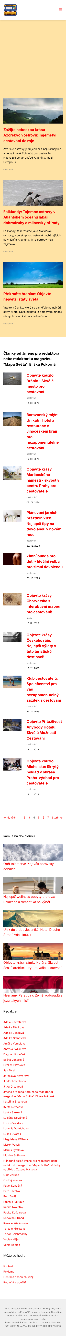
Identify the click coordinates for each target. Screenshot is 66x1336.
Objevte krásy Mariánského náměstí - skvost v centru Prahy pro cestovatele (43, 480)
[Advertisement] (33, 63)
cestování (8, 169)
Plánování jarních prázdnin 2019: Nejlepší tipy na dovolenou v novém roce (44, 523)
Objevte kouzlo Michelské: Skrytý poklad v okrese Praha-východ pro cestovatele (43, 772)
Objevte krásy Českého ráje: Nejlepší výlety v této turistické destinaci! (41, 646)
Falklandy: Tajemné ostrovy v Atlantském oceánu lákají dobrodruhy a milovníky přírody (31, 217)
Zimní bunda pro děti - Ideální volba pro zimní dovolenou (45, 561)
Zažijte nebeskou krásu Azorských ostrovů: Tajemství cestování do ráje (29, 135)
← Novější (9, 817)
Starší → (57, 817)
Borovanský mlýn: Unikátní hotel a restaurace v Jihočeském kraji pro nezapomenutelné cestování (43, 431)
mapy (29, 618)
